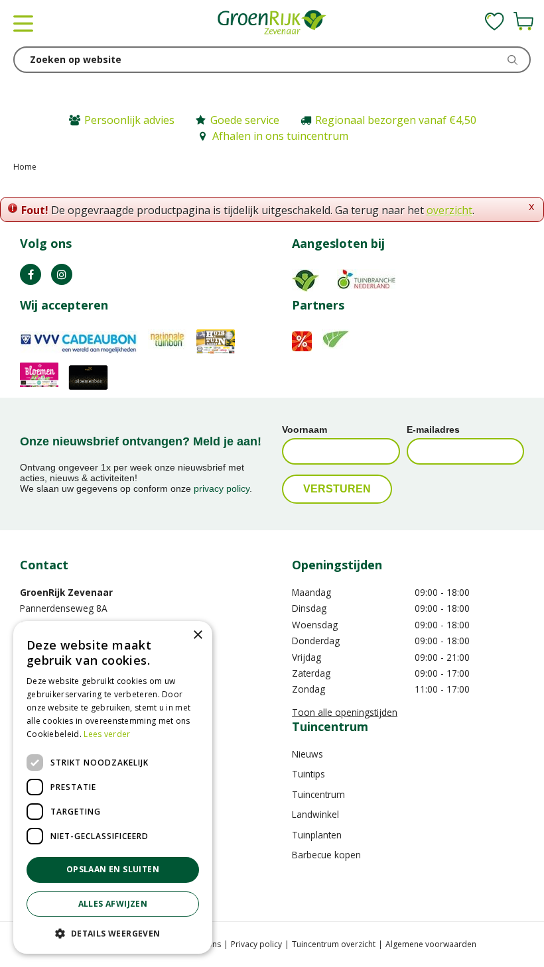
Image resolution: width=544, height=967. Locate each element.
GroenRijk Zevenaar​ (66, 592)
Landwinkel (315, 814)
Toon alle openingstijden (344, 712)
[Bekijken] (523, 21)
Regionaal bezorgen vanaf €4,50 (395, 120)
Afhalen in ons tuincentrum (280, 136)
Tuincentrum (318, 794)
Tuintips (308, 774)
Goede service (244, 120)
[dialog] (112, 787)
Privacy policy (256, 944)
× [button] (197, 635)
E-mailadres (433, 429)
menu (23, 23)
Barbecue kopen (326, 854)
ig (61, 274)
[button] (113, 932)
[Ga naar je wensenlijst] (494, 21)
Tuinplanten (317, 834)
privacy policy (221, 488)
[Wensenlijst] (494, 21)
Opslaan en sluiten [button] (112, 869)
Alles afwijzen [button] (113, 903)
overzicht (449, 210)
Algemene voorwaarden (430, 944)
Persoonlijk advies (129, 120)
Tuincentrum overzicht (333, 944)
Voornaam (304, 429)
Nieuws (307, 754)
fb (30, 274)
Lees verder (107, 734)
